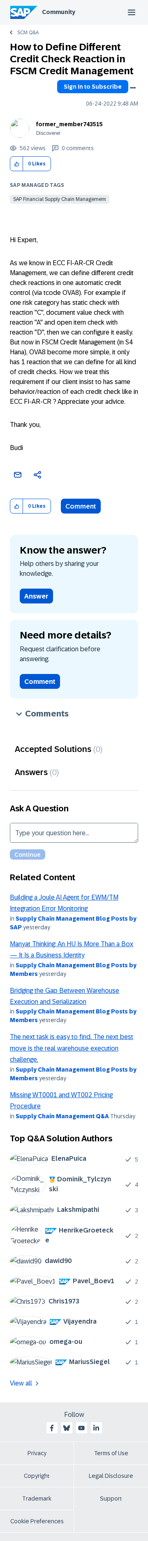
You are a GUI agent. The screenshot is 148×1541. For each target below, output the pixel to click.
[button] (16, 164)
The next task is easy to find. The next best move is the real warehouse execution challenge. (71, 1048)
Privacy (37, 1453)
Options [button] (133, 88)
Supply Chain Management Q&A (62, 1116)
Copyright (37, 1476)
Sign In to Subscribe (93, 86)
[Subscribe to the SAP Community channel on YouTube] (81, 1428)
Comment (80, 506)
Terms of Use (111, 1453)
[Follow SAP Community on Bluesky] (66, 1428)
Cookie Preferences (37, 1521)
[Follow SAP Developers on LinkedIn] (96, 1428)
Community (58, 12)
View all (21, 1383)
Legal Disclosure (111, 1476)
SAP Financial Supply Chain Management (59, 199)
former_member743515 (69, 124)
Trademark (36, 1498)
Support (111, 1498)
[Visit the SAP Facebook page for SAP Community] (52, 1428)
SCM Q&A (28, 32)
